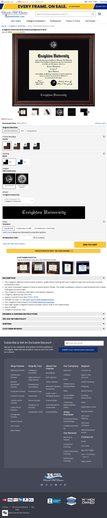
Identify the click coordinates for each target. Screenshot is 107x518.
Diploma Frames (17, 370)
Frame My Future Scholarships (70, 420)
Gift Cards (15, 426)
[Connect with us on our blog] (65, 485)
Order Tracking (87, 382)
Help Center (86, 461)
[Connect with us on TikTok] (46, 485)
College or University (32, 371)
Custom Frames (17, 396)
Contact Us (86, 370)
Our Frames (90, 21)
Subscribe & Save (88, 407)
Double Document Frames (15, 384)
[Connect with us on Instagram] (51, 485)
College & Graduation (35, 21)
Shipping (7, 323)
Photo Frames (16, 421)
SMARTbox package (46, 302)
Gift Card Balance (85, 417)
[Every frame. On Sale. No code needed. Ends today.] (53, 6)
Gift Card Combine (85, 424)
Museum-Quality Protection (53, 387)
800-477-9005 (87, 450)
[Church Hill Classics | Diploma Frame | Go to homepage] (14, 14)
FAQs (83, 402)
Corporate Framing (68, 445)
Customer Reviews (12, 328)
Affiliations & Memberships (69, 385)
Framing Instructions (86, 396)
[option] (11, 131)
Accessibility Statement (69, 396)
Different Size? (100, 123)
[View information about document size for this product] (26, 123)
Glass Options (52, 382)
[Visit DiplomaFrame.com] (7, 1)
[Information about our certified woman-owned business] (88, 501)
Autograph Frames (15, 415)
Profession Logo (35, 391)
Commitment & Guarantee (52, 406)
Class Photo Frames (16, 408)
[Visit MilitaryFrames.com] (22, 1)
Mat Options (51, 377)
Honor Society (34, 400)
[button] (103, 2)
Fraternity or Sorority (33, 406)
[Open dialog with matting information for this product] (104, 153)
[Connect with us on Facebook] (42, 485)
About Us (67, 370)
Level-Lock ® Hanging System (53, 394)
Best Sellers (15, 430)
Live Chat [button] (85, 446)
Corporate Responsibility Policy (69, 405)
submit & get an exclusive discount (78, 350)
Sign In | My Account (86, 376)
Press (66, 379)
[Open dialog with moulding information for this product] (104, 136)
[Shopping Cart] (99, 14)
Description (9, 278)
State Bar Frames (18, 391)
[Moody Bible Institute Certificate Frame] (82, 267)
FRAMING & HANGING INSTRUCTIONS (20, 314)
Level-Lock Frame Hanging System (40, 299)
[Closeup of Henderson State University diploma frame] (53, 267)
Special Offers (87, 411)
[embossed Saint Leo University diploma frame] (23, 267)
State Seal (32, 396)
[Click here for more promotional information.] (72, 251)
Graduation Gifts (35, 412)
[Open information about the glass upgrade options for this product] (104, 221)
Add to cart (90, 244)
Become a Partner (68, 438)
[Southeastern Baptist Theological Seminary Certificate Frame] (68, 267)
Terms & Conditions (20, 507)
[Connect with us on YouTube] (56, 485)
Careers (67, 375)
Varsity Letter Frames (16, 401)
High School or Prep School (34, 378)
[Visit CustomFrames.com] (37, 1)
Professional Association (33, 385)
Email (83, 441)
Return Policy (86, 391)
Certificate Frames (15, 376)
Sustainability (52, 412)
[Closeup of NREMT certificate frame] (38, 267)
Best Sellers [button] (16, 21)
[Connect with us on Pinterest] (60, 485)
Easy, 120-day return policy (14, 244)
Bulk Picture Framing (68, 459)
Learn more (7, 232)
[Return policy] (71, 501)
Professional (55, 21)
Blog (65, 391)
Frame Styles (51, 400)
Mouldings (50, 373)
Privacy (5, 507)
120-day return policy (14, 319)
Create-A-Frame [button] (73, 21)
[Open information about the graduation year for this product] (34, 237)
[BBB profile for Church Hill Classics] (54, 501)
